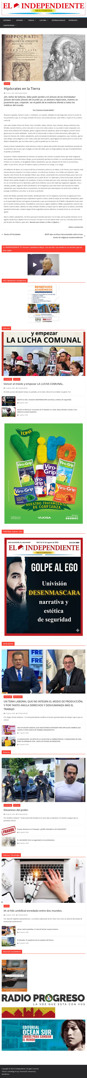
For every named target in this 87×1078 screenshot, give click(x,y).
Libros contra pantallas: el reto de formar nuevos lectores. (37, 929)
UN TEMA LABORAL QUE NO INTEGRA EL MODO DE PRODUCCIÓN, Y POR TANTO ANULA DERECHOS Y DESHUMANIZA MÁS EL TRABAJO (43, 705)
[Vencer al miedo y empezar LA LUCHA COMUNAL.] (43, 354)
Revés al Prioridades (12, 234)
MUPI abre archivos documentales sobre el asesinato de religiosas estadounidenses (64, 236)
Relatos (7, 83)
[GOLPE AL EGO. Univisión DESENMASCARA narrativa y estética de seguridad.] (8, 401)
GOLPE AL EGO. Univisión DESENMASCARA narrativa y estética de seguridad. (44, 400)
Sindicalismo (18, 697)
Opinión (19, 20)
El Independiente (22, 93)
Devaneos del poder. (16, 810)
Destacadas (7, 379)
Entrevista (73, 20)
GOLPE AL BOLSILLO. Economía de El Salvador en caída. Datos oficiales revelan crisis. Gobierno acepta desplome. (47, 411)
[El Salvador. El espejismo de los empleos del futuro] (8, 941)
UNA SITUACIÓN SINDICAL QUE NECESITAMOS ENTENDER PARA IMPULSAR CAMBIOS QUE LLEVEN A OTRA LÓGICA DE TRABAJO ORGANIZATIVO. (49, 729)
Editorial (17, 379)
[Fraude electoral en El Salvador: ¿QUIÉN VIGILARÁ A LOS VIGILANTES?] (8, 831)
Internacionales (58, 20)
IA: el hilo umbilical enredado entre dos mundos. (33, 910)
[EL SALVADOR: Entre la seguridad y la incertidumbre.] (8, 841)
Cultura (42, 20)
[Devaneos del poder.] (43, 780)
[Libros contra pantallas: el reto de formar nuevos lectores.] (8, 931)
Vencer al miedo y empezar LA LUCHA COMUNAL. (33, 384)
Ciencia (31, 20)
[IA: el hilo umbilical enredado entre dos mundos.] (43, 881)
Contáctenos (8, 25)
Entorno (7, 20)
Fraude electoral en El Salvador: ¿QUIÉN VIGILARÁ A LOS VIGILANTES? (41, 829)
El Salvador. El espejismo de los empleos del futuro (35, 940)
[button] (12, 20)
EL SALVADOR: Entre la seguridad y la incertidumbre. (36, 840)
